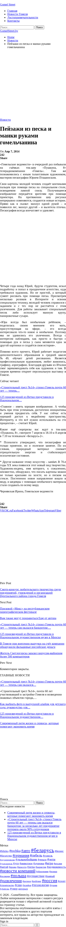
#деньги (42, 859)
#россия (49, 880)
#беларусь (42, 850)
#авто (25, 850)
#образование (42, 871)
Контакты (13, 20)
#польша (18, 875)
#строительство (7, 885)
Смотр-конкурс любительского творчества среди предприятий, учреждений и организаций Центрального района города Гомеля (30, 593)
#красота (22, 867)
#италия (58, 863)
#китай (4, 866)
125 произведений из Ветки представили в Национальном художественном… (27, 715)
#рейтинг (36, 881)
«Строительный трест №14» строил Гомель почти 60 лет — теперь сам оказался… (33, 683)
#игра (49, 863)
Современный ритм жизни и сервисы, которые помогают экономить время (29, 725)
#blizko (4, 851)
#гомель (48, 855)
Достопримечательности (22, 17)
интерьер (23, 889)
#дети (51, 859)
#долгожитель (6, 863)
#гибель (36, 855)
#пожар (53, 871)
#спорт (61, 881)
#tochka (15, 851)
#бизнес (59, 851)
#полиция (5, 876)
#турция (53, 885)
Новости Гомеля (17, 14)
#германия (21, 855)
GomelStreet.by (9, 30)
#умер (14, 888)
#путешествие (36, 876)
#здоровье (38, 863)
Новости (5, 119)
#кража (12, 867)
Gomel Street (7, 4)
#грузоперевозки (7, 860)
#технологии (40, 885)
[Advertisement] (33, 85)
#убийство (4, 889)
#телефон (27, 885)
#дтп (16, 863)
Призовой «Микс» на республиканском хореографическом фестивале (25, 610)
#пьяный (50, 876)
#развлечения (11, 881)
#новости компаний (17, 871)
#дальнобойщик (26, 859)
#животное (26, 863)
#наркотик (41, 867)
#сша (18, 885)
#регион (27, 881)
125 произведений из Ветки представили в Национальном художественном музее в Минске (34, 836)
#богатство (6, 855)
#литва (31, 867)
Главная (12, 10)
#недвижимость (56, 866)
